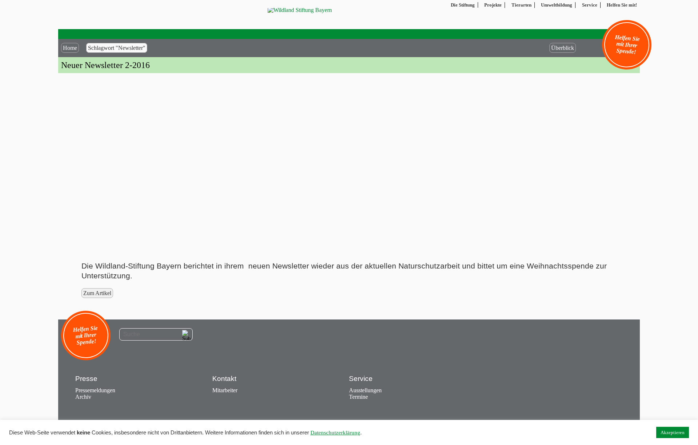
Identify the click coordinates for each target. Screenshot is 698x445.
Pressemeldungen (95, 390)
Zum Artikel (97, 293)
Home (70, 48)
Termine (358, 397)
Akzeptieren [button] (673, 432)
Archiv (83, 397)
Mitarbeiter (224, 390)
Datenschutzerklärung (335, 433)
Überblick (562, 48)
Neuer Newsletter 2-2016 (105, 65)
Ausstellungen (365, 390)
